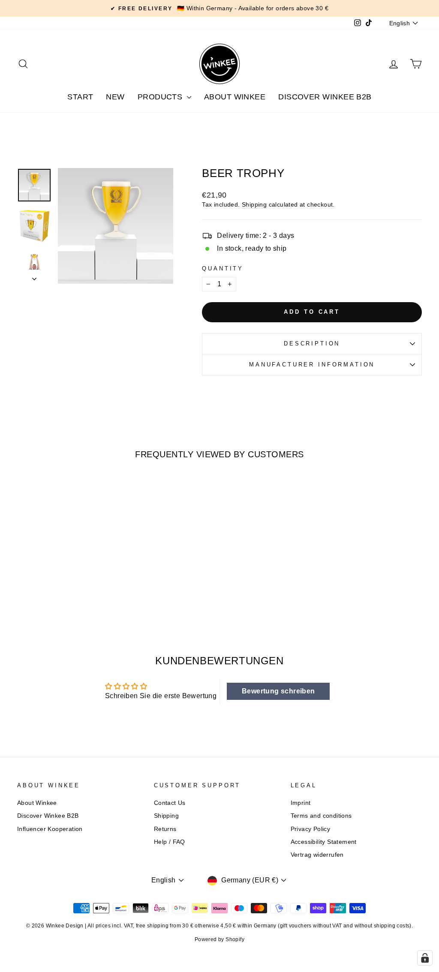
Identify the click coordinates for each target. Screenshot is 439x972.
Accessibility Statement (324, 842)
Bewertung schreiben (278, 691)
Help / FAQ (169, 842)
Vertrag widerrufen (317, 855)
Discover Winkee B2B (325, 97)
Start (80, 97)
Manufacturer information (312, 364)
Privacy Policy (311, 829)
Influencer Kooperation (50, 829)
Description (312, 343)
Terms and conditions (321, 816)
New (115, 97)
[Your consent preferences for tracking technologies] (425, 958)
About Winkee (234, 97)
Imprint (301, 803)
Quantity (223, 268)
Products (161, 97)
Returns (165, 829)
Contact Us (170, 803)
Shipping (254, 204)
